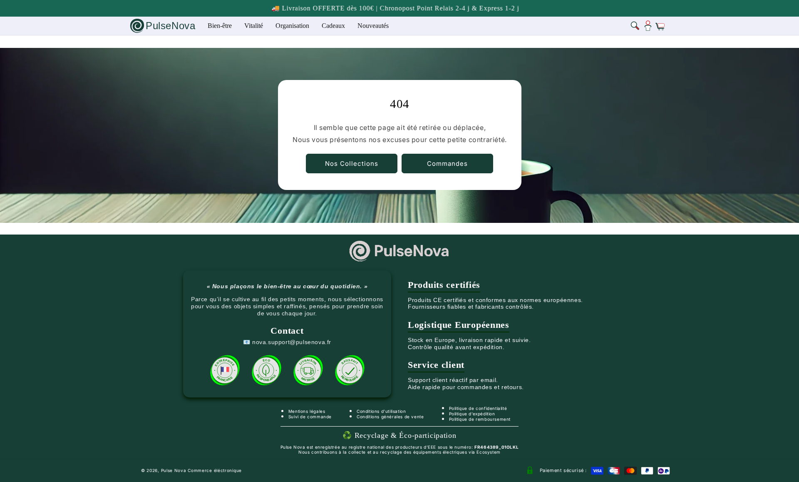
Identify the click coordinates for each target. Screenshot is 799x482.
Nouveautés (373, 25)
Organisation (292, 25)
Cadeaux (333, 25)
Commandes (447, 163)
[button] (635, 26)
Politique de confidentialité (478, 408)
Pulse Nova (173, 470)
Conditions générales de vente (390, 416)
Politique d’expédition (472, 413)
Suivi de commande (310, 416)
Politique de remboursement (480, 419)
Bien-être (220, 25)
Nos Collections (351, 163)
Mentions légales (306, 411)
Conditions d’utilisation (381, 411)
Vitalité (253, 25)
